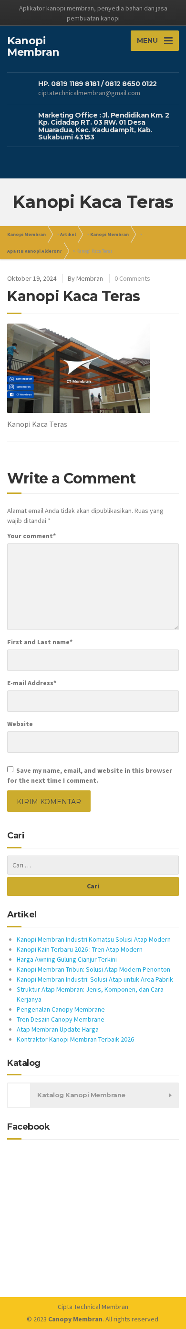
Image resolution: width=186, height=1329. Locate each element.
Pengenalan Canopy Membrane (61, 1009)
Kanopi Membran (26, 234)
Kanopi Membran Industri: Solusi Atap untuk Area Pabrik (95, 979)
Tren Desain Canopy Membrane (60, 1019)
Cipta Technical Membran (93, 1306)
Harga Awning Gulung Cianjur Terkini (67, 959)
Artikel (68, 234)
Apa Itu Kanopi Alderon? (34, 251)
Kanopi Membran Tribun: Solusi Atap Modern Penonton (93, 969)
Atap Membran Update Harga (58, 1029)
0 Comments (132, 278)
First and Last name (39, 642)
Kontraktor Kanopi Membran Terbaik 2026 (75, 1039)
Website (20, 723)
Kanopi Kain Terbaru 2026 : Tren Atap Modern (80, 949)
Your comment (31, 536)
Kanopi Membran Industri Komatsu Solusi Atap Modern (94, 939)
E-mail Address (31, 683)
